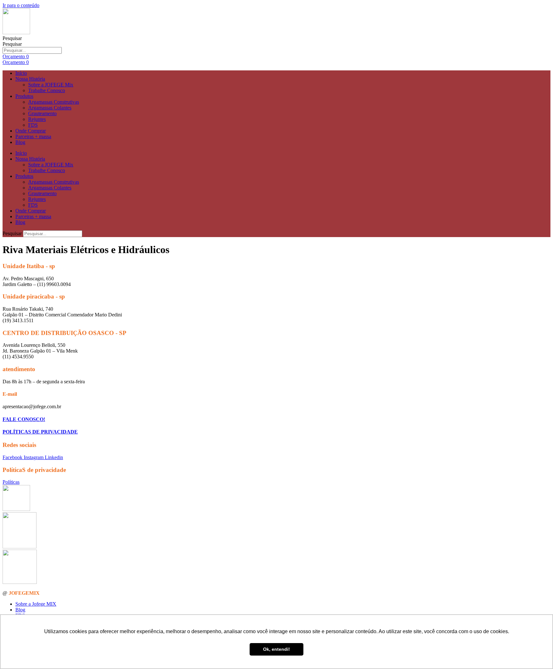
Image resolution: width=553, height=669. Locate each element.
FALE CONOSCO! (24, 419)
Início (21, 73)
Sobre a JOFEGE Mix (50, 84)
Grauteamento (42, 113)
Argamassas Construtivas (53, 102)
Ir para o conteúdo (21, 5)
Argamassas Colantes (49, 107)
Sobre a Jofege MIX (35, 604)
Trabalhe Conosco (46, 90)
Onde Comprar (30, 130)
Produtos (24, 96)
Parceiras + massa (33, 136)
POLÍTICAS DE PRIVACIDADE (40, 431)
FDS (33, 125)
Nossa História (30, 79)
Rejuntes (37, 119)
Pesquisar (12, 38)
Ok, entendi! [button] (276, 649)
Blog (20, 142)
